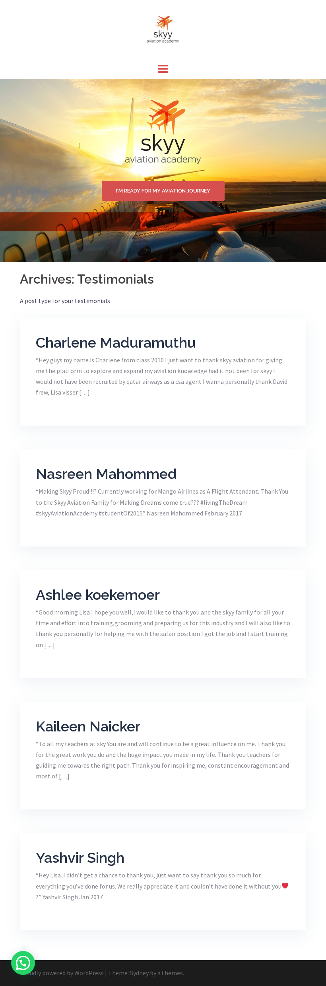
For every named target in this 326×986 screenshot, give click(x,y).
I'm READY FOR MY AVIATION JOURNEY (163, 191)
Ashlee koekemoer (98, 594)
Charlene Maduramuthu (116, 342)
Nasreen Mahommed (106, 473)
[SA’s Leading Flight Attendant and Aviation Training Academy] (163, 30)
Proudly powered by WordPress (62, 973)
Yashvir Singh (80, 857)
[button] (23, 963)
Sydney (139, 973)
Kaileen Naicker (88, 726)
